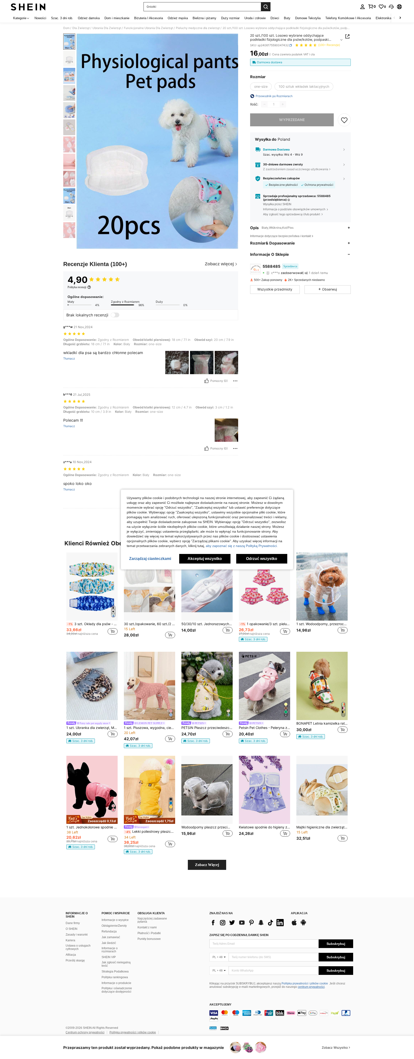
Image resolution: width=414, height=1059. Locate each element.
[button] (391, 7)
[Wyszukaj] (265, 6)
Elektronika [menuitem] (383, 18)
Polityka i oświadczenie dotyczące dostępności (117, 990)
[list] (247, 922)
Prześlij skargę (75, 960)
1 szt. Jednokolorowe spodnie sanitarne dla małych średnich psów (92, 827)
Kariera (70, 940)
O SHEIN (71, 929)
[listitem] (92, 598)
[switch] (115, 315)
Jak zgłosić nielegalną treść (116, 964)
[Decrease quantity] (264, 104)
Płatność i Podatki (149, 933)
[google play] (303, 924)
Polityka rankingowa (115, 977)
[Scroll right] (400, 18)
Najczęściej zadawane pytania (152, 920)
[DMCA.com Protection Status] (224, 1028)
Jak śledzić (109, 943)
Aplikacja (299, 913)
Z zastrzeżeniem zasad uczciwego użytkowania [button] (295, 169)
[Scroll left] (394, 18)
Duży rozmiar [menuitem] (230, 18)
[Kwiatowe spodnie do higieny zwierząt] (264, 790)
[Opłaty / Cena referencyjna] (270, 54)
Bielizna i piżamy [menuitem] (204, 18)
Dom (66, 28)
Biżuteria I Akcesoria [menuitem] (148, 18)
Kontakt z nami (147, 927)
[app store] (294, 924)
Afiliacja (71, 954)
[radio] (261, 86)
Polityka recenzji (77, 287)
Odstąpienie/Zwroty (114, 925)
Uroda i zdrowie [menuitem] (255, 18)
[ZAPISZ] (344, 119)
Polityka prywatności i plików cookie (305, 983)
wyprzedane (292, 119)
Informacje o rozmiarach (110, 950)
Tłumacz (69, 358)
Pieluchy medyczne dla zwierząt (198, 28)
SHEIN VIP (109, 957)
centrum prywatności (311, 987)
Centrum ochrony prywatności (85, 1032)
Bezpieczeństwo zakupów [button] (281, 178)
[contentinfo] (281, 1016)
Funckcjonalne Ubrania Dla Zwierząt (148, 28)
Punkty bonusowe (149, 939)
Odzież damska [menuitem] (89, 18)
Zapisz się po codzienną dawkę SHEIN (239, 935)
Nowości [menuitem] (40, 18)
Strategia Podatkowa (115, 971)
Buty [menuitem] (287, 18)
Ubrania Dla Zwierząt (106, 28)
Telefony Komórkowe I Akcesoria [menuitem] (348, 18)
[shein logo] (28, 6)
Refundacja (109, 931)
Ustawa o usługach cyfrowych (78, 947)
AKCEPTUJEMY (220, 1004)
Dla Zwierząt (81, 28)
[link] (372, 6)
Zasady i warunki (77, 934)
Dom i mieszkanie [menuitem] (116, 18)
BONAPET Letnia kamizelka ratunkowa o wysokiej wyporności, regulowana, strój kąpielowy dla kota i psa (322, 723)
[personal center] (362, 7)
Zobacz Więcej (207, 865)
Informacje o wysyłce (115, 920)
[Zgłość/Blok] (235, 381)
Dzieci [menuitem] (274, 18)
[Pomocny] (206, 381)
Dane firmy (73, 923)
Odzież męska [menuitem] (178, 18)
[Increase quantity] (283, 104)
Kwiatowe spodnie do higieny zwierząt (264, 827)
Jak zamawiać (111, 937)
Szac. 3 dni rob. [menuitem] (62, 18)
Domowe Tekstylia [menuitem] (308, 18)
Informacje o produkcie (116, 983)
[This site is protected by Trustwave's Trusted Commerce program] (213, 1028)
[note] (253, 639)
